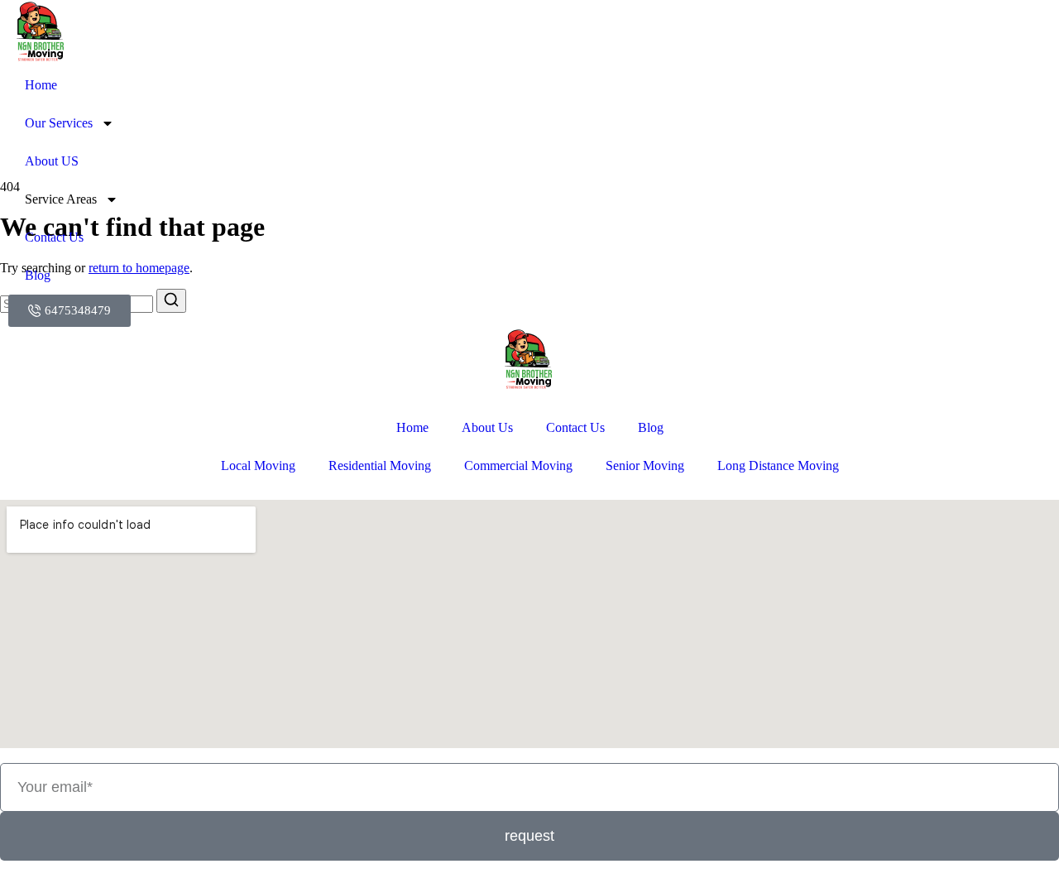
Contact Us (54, 237)
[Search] (171, 301)
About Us (487, 427)
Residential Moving (379, 465)
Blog (37, 275)
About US (52, 161)
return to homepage (139, 268)
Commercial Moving (518, 465)
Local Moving (258, 465)
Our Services (59, 123)
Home (41, 85)
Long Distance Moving (778, 465)
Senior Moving (645, 465)
